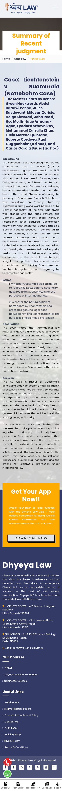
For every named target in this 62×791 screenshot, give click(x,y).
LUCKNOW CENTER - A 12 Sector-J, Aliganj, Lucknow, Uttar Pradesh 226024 (28, 609)
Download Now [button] (31, 538)
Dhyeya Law (27, 565)
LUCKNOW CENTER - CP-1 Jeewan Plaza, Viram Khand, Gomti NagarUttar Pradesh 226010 (27, 624)
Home (6, 58)
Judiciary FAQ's (12, 734)
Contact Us (11, 721)
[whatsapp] (7, 774)
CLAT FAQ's (11, 728)
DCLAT (8, 668)
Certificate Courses (15, 681)
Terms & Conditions (16, 747)
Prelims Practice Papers (17, 709)
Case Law (20, 58)
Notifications (11, 702)
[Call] (7, 762)
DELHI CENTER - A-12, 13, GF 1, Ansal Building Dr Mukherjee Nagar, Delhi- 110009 (28, 637)
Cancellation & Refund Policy (21, 715)
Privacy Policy (12, 741)
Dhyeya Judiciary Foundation (21, 674)
